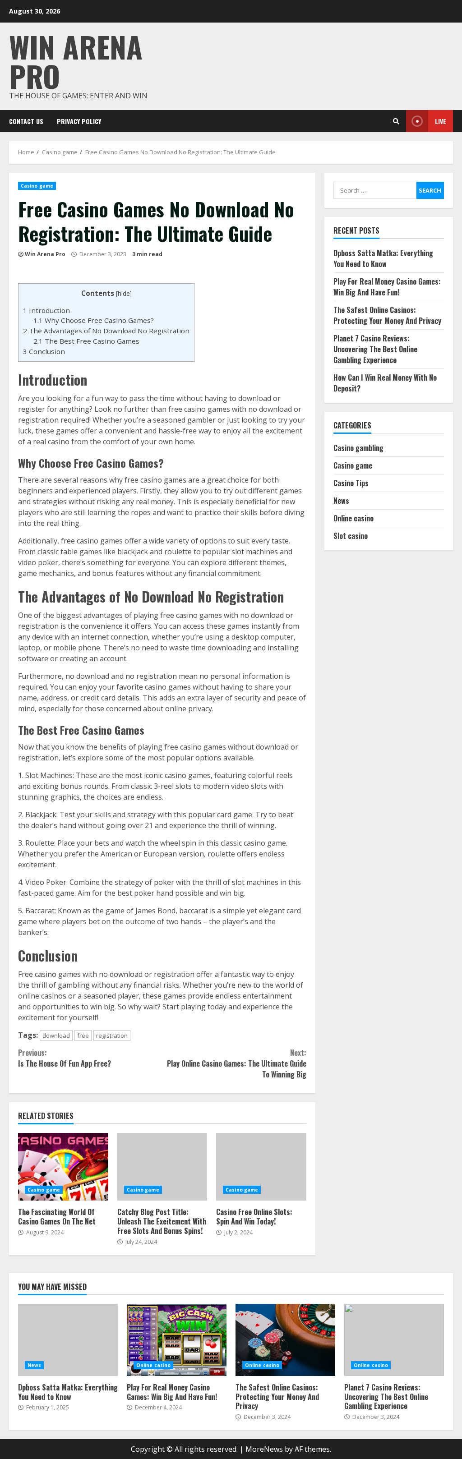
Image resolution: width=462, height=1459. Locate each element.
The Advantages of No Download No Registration (106, 330)
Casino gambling (358, 447)
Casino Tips (351, 483)
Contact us (26, 121)
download (56, 1035)
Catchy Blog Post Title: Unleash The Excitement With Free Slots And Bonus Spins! (162, 1167)
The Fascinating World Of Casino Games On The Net (63, 1167)
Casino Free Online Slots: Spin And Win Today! (261, 1167)
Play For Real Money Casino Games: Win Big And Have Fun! (387, 287)
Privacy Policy (79, 121)
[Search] (396, 121)
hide (124, 293)
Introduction (46, 310)
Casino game (37, 186)
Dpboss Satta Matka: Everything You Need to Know (383, 258)
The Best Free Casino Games (86, 340)
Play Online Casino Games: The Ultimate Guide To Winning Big (236, 1063)
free (83, 1035)
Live (440, 121)
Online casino (353, 518)
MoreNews (264, 1449)
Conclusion (44, 351)
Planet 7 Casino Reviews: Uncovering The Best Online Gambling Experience (375, 349)
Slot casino (350, 535)
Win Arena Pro (76, 60)
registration (112, 1035)
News (341, 500)
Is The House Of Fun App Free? (64, 1058)
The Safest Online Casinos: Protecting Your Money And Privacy (387, 315)
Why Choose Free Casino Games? (93, 320)
